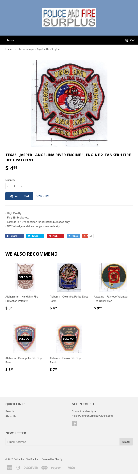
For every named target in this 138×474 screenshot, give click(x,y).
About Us (10, 416)
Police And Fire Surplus (26, 459)
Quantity (10, 180)
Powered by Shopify (52, 459)
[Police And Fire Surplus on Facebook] (74, 424)
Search (9, 411)
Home (8, 49)
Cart (132, 40)
